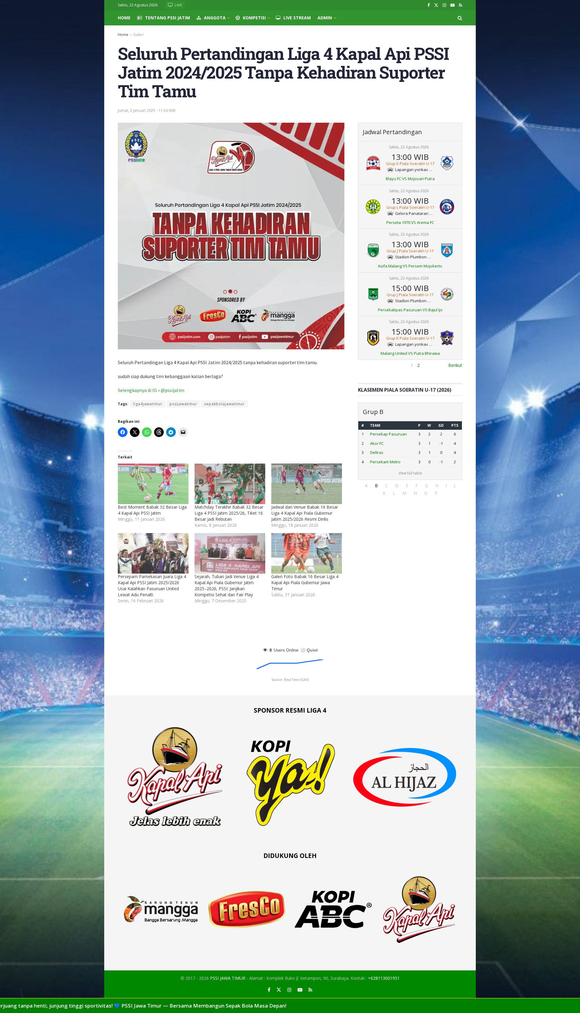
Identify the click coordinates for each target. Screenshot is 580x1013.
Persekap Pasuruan (388, 434)
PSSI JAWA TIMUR (227, 978)
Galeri (138, 34)
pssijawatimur (183, 403)
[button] (366, 485)
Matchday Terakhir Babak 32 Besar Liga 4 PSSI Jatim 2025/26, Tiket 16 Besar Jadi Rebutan (229, 513)
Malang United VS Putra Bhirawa (410, 353)
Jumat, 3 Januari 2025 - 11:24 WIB (147, 110)
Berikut (455, 365)
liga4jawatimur (148, 403)
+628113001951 (384, 978)
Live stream (297, 18)
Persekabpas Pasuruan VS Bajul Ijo (410, 309)
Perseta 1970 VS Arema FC (410, 222)
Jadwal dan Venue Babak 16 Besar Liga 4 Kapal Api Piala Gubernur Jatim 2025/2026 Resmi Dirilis (304, 513)
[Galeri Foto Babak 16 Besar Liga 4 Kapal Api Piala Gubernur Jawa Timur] (306, 553)
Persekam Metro (385, 461)
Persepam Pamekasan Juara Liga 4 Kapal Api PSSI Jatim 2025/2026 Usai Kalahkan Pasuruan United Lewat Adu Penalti (152, 585)
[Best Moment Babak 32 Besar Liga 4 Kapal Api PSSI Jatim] (153, 484)
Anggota (215, 18)
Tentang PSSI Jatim (167, 18)
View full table (410, 473)
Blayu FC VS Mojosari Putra (410, 178)
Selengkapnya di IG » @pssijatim (151, 390)
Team (375, 425)
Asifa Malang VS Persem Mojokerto (410, 266)
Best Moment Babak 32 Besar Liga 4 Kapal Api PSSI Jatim (152, 510)
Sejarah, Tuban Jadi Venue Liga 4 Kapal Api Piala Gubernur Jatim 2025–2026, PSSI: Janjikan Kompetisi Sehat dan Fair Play (227, 585)
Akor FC (377, 443)
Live (178, 5)
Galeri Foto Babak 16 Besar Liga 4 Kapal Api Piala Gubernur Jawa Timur (304, 582)
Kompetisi (254, 18)
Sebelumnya (370, 365)
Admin (324, 18)
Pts (454, 425)
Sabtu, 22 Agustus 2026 (409, 147)
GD (441, 425)
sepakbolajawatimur (224, 403)
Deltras (376, 452)
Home (124, 18)
